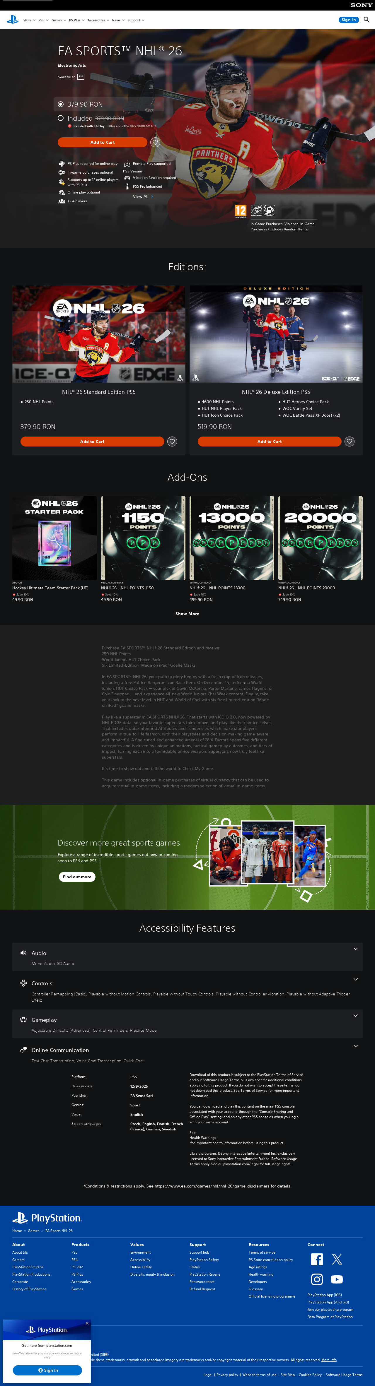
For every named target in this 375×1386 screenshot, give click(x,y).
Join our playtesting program (330, 1309)
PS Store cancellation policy (271, 1259)
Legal (208, 1374)
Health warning (261, 1274)
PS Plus (74, 20)
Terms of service (262, 1252)
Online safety (141, 1266)
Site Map (288, 1374)
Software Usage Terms (344, 1374)
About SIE (20, 1252)
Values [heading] (137, 1244)
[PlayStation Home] (12, 20)
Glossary (256, 1288)
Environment (140, 1252)
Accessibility (140, 1259)
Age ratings (258, 1266)
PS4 (74, 1259)
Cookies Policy (310, 1374)
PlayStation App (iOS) (325, 1294)
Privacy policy (227, 1374)
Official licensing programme (272, 1296)
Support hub (199, 1252)
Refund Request (202, 1288)
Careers (18, 1259)
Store (27, 20)
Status (195, 1266)
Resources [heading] (259, 1244)
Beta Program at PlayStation (330, 1316)
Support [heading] (198, 1244)
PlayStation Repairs (205, 1274)
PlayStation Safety (204, 1259)
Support (134, 20)
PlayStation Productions (31, 1274)
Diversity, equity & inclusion (152, 1274)
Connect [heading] (316, 1244)
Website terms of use (259, 1374)
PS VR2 (77, 1266)
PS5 (41, 20)
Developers (258, 1281)
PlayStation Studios (27, 1266)
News (116, 20)
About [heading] (18, 1244)
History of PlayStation (29, 1288)
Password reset (202, 1281)
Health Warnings (203, 1137)
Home (17, 1230)
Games (57, 20)
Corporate (20, 1281)
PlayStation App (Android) (328, 1302)
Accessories (96, 20)
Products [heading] (80, 1244)
